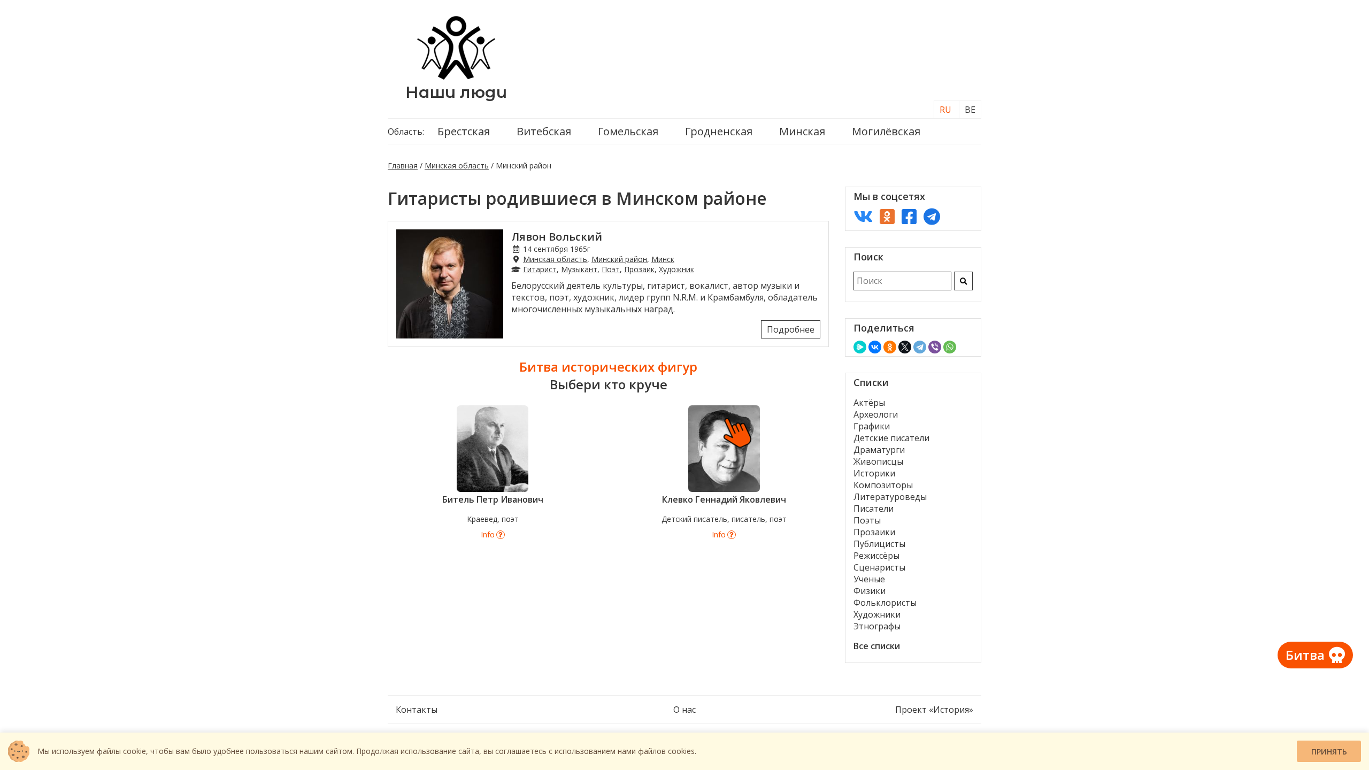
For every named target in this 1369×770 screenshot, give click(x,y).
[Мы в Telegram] (932, 216)
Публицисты (879, 544)
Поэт (611, 269)
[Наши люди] (456, 76)
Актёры (869, 403)
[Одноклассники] (889, 347)
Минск (662, 259)
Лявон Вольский (556, 236)
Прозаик (639, 269)
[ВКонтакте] (874, 347)
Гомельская (628, 131)
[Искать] (963, 281)
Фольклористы (885, 603)
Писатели (873, 508)
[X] (904, 347)
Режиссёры (876, 555)
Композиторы (883, 485)
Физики (869, 591)
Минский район (619, 259)
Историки (874, 473)
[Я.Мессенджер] (859, 347)
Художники (877, 614)
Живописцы (878, 461)
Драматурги (879, 450)
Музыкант (579, 269)
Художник (676, 269)
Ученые (869, 579)
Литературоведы (890, 497)
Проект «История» (934, 709)
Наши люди (456, 92)
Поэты (867, 520)
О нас (684, 709)
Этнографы (877, 626)
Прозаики (874, 532)
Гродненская (718, 131)
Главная (403, 165)
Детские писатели (891, 438)
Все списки (876, 646)
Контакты (416, 709)
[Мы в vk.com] (863, 216)
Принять (1329, 751)
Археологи (875, 414)
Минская (802, 131)
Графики (871, 426)
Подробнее (790, 329)
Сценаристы (879, 567)
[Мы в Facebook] (909, 216)
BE (970, 110)
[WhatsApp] (949, 347)
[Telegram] (919, 347)
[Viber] (934, 347)
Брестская (463, 131)
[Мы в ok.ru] (887, 216)
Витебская (544, 131)
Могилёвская (886, 131)
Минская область (457, 165)
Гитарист (540, 269)
